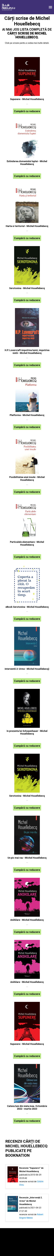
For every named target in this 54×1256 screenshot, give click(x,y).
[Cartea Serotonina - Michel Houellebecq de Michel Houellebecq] (27, 265)
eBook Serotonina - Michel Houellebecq (27, 607)
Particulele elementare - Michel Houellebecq (27, 543)
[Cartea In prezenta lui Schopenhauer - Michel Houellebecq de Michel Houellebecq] (27, 708)
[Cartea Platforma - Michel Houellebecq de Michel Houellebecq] (27, 392)
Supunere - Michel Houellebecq (27, 99)
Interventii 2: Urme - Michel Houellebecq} (27, 669)
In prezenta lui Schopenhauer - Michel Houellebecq (27, 732)
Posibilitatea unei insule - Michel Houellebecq (27, 478)
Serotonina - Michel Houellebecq (27, 288)
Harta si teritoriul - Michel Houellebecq (27, 226)
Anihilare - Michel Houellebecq (27, 920)
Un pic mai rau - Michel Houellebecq (27, 858)
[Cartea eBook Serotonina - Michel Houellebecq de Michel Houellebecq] (27, 584)
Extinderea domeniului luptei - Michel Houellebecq (27, 163)
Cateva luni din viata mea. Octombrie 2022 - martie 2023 (27, 1107)
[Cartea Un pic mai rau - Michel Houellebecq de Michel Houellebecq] (27, 835)
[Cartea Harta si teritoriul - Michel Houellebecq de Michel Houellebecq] (27, 203)
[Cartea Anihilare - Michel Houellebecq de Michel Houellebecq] (27, 897)
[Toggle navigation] (50, 7)
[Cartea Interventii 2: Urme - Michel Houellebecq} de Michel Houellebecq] (27, 646)
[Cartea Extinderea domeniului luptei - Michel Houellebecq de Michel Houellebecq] (27, 138)
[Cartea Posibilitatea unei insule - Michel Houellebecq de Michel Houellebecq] (27, 454)
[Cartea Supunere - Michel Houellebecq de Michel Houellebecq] (27, 76)
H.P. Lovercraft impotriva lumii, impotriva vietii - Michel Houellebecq (27, 352)
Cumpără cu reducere (27, 111)
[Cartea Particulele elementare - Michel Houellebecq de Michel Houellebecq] (27, 519)
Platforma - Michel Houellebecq (27, 415)
